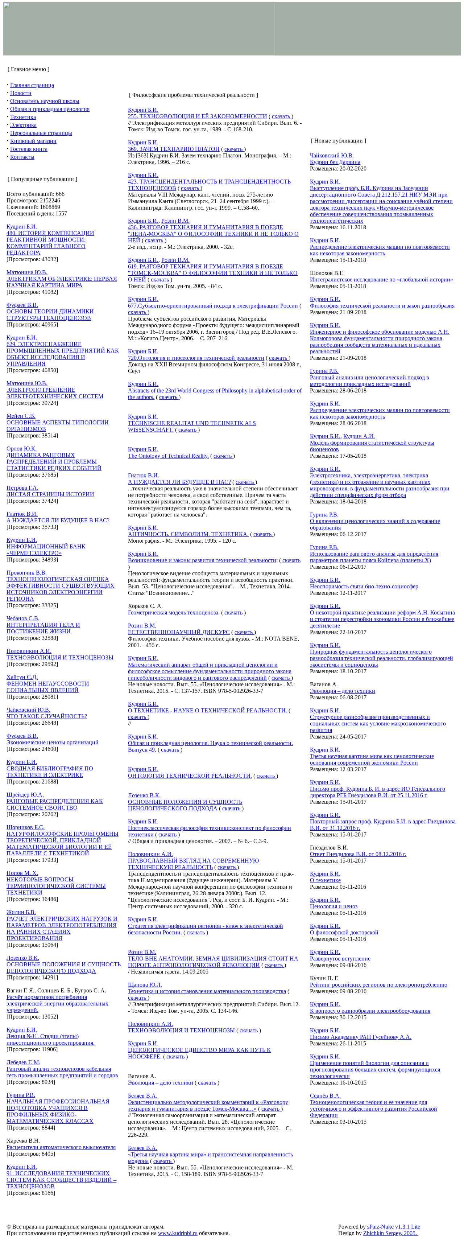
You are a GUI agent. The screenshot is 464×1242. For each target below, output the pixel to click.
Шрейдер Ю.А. (25, 794)
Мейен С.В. (21, 416)
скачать (281, 116)
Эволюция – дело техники (160, 1082)
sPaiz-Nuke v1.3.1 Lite (393, 1227)
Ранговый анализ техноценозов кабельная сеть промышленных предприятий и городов (62, 1072)
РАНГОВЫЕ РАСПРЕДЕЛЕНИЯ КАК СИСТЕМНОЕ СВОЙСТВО (55, 804)
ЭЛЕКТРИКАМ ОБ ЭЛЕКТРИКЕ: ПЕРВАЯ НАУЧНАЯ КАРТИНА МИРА (62, 282)
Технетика (23, 117)
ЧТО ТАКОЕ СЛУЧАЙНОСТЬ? (47, 716)
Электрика (23, 125)
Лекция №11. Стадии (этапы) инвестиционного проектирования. (51, 1039)
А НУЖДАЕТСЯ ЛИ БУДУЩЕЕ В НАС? (58, 520)
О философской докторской (344, 932)
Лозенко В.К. (23, 958)
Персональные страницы (41, 133)
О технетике (325, 880)
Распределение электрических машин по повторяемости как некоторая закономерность (380, 250)
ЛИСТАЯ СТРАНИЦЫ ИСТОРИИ (50, 494)
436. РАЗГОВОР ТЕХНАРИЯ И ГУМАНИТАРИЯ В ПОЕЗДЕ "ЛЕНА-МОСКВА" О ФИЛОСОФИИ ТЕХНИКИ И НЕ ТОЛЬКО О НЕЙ (213, 233)
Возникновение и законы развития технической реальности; (203, 560)
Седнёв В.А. (325, 1096)
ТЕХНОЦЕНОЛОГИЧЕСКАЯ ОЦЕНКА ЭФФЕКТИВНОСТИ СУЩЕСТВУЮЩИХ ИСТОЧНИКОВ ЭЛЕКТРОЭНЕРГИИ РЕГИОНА (61, 589)
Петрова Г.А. (22, 488)
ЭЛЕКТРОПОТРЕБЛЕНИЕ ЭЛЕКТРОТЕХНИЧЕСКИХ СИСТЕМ (55, 393)
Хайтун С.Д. (22, 677)
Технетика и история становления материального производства (207, 991)
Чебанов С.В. (23, 618)
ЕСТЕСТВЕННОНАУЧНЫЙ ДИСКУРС (179, 632)
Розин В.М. (175, 221)
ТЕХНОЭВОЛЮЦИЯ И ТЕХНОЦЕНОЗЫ (60, 657)
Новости (21, 93)
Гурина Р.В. (21, 1095)
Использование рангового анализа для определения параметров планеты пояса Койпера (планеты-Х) (374, 557)
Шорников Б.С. (26, 827)
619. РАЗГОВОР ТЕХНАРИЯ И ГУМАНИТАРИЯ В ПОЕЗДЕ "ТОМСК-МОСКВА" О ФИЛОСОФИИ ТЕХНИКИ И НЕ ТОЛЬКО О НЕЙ (213, 273)
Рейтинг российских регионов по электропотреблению (378, 985)
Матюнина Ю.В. (27, 272)
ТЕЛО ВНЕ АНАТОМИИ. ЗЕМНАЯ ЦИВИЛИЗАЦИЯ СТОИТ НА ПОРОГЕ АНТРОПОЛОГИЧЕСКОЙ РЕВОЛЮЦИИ (213, 961)
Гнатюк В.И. (22, 514)
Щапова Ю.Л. (145, 985)
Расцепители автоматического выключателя (61, 1147)
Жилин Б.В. (21, 912)
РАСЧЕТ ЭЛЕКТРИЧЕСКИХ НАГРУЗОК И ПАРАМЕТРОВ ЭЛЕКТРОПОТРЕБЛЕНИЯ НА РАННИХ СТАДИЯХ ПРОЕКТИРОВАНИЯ (62, 928)
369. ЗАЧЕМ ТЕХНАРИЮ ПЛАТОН (174, 149)
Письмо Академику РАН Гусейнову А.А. (360, 1037)
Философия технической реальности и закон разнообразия (382, 306)
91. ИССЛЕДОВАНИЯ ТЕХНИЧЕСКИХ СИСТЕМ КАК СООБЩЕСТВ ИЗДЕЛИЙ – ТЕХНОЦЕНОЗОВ (61, 1179)
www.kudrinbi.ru (178, 1233)
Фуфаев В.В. (22, 305)
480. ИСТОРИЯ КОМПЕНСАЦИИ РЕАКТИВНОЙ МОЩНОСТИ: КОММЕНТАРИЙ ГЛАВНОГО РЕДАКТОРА (50, 243)
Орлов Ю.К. (22, 448)
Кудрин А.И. (359, 436)
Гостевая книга (28, 149)
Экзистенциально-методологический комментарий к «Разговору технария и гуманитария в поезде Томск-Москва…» (208, 1105)
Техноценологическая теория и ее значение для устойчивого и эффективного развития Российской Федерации (373, 1108)
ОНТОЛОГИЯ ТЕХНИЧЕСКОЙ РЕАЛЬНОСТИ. (190, 776)
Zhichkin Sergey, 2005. (390, 1233)
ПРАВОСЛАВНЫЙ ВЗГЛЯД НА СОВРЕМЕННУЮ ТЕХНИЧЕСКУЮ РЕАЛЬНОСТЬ (193, 864)
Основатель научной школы (44, 101)
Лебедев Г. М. (23, 1062)
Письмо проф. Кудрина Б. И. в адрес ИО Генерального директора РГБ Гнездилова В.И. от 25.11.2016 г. (377, 792)
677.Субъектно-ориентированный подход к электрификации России (213, 306)
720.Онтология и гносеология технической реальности (196, 358)
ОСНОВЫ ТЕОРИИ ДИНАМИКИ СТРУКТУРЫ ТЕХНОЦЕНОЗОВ (50, 314)
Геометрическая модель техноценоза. (174, 612)
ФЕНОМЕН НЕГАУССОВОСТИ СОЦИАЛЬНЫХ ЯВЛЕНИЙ (48, 686)
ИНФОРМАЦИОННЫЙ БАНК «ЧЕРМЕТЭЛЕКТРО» (46, 549)
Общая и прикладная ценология (50, 109)
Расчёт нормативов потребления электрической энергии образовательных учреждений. (57, 1003)
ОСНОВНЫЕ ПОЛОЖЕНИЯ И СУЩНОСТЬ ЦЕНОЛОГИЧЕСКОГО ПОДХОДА (64, 967)
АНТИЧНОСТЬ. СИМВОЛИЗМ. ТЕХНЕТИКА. (188, 534)
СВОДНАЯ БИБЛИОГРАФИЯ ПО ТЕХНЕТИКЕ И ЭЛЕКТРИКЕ (50, 771)
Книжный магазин (33, 141)
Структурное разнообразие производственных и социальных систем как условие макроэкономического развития (378, 723)
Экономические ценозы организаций (53, 742)
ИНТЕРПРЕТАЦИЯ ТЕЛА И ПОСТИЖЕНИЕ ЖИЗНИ (43, 628)
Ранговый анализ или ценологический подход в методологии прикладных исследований (369, 380)
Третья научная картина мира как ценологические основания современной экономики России (372, 759)
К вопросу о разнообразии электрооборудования (370, 1011)
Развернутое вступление (340, 958)
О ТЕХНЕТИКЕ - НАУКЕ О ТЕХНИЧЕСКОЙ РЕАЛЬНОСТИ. (207, 710)
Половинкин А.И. (29, 651)
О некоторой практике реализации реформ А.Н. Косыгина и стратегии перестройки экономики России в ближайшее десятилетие (382, 619)
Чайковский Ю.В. (28, 710)
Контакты (22, 157)
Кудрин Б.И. (22, 226)
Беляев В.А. (142, 1096)
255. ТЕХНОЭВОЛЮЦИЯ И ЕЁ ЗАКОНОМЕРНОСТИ (197, 116)
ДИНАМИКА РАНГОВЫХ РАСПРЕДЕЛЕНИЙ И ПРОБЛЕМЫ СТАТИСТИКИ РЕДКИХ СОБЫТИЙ (54, 461)
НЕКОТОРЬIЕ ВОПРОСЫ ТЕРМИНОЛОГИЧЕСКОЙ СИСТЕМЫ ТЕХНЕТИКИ (56, 886)
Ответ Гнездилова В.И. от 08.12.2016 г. (358, 854)
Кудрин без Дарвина (335, 162)
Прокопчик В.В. (27, 572)
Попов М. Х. (22, 873)
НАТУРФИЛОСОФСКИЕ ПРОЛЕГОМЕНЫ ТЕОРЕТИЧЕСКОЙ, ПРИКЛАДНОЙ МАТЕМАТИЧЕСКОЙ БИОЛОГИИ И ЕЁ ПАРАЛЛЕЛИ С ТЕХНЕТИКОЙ (63, 843)
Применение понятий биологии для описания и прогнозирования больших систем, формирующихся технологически (375, 1069)
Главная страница (32, 85)
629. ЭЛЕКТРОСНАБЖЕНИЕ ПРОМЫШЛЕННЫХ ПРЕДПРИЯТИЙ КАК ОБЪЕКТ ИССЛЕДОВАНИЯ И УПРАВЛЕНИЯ (63, 354)
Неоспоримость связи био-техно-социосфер (364, 586)
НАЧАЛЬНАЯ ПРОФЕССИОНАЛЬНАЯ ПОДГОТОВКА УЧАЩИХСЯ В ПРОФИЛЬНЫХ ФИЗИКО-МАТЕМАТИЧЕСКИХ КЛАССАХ (58, 1111)
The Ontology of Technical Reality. (168, 456)
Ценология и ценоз (333, 906)
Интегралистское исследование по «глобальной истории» (381, 279)
